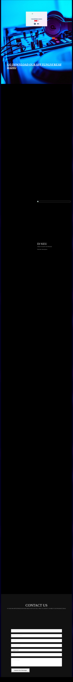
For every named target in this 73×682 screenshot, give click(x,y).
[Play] (35, 24)
